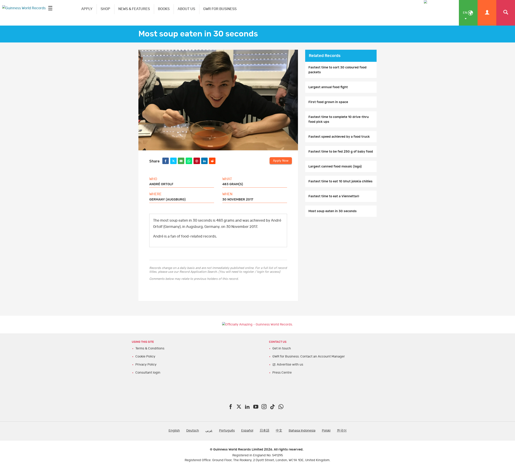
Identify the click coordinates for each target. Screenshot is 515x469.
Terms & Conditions (149, 348)
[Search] (505, 13)
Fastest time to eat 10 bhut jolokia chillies (340, 181)
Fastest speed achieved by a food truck (339, 136)
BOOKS (164, 9)
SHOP (105, 9)
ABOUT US (186, 9)
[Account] (487, 13)
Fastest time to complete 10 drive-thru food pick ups (338, 119)
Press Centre (282, 372)
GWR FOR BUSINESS (220, 9)
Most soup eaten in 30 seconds (332, 211)
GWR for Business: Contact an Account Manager (308, 356)
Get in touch (281, 348)
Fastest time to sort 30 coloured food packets (337, 70)
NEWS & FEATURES (134, 9)
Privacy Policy (146, 364)
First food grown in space (328, 102)
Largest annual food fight (328, 87)
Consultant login (147, 372)
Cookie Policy (145, 356)
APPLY (87, 9)
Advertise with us (290, 364)
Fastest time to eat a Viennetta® (333, 196)
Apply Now (280, 160)
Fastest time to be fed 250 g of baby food (340, 151)
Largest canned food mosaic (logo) (335, 166)
